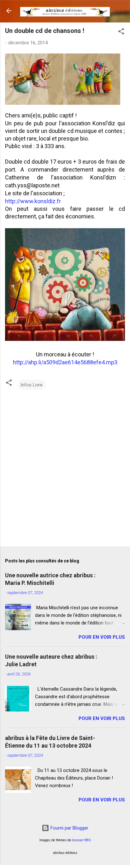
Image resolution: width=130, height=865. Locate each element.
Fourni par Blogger (68, 828)
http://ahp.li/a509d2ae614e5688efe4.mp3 (65, 362)
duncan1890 (81, 840)
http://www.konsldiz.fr (33, 201)
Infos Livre (32, 385)
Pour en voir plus (102, 637)
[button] (121, 32)
